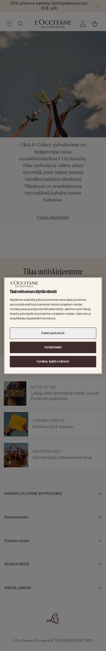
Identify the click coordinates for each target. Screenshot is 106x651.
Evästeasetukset (53, 333)
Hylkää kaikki (53, 347)
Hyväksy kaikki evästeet (53, 361)
